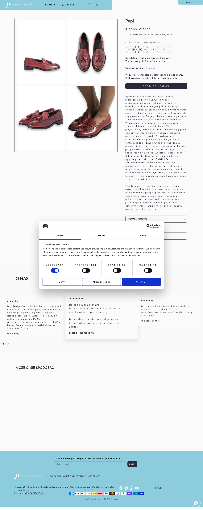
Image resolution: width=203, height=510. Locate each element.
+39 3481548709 (34, 493)
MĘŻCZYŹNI (67, 4)
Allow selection (102, 282)
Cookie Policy (22, 490)
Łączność (20, 487)
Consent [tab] (60, 235)
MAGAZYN (55, 476)
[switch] (86, 270)
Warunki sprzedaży (80, 487)
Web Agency (112, 499)
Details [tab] (101, 235)
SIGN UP (132, 464)
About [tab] (143, 235)
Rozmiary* (141, 43)
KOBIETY (50, 4)
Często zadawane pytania (54, 487)
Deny (62, 282)
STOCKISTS (94, 476)
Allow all (141, 282)
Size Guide (33, 487)
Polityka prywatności (103, 487)
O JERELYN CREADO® (74, 476)
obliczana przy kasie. (162, 34)
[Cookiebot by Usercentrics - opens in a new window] (148, 226)
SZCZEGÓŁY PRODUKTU (137, 219)
